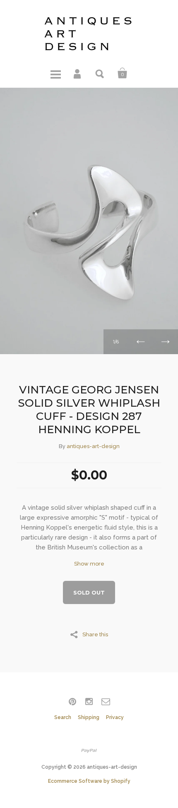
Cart (122, 73)
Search (100, 73)
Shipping (88, 717)
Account (77, 73)
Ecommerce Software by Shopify (89, 781)
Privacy (115, 717)
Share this (95, 634)
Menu (55, 73)
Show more (89, 563)
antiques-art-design (93, 446)
